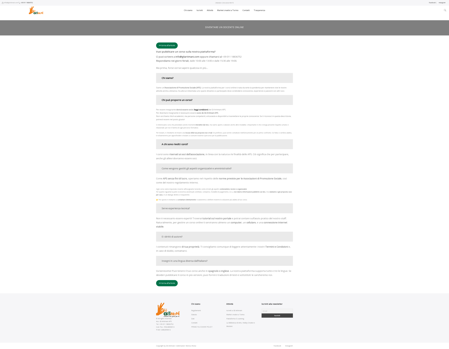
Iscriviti (200, 10)
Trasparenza (259, 10)
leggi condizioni (201, 109)
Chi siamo (188, 10)
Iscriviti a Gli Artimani (234, 310)
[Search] (445, 10)
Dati (192, 319)
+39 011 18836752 (26, 3)
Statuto (194, 314)
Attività (210, 10)
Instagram (441, 3)
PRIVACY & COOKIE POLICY (201, 327)
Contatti (246, 10)
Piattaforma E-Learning (235, 319)
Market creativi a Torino (227, 10)
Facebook (432, 3)
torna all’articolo (167, 45)
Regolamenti (196, 310)
